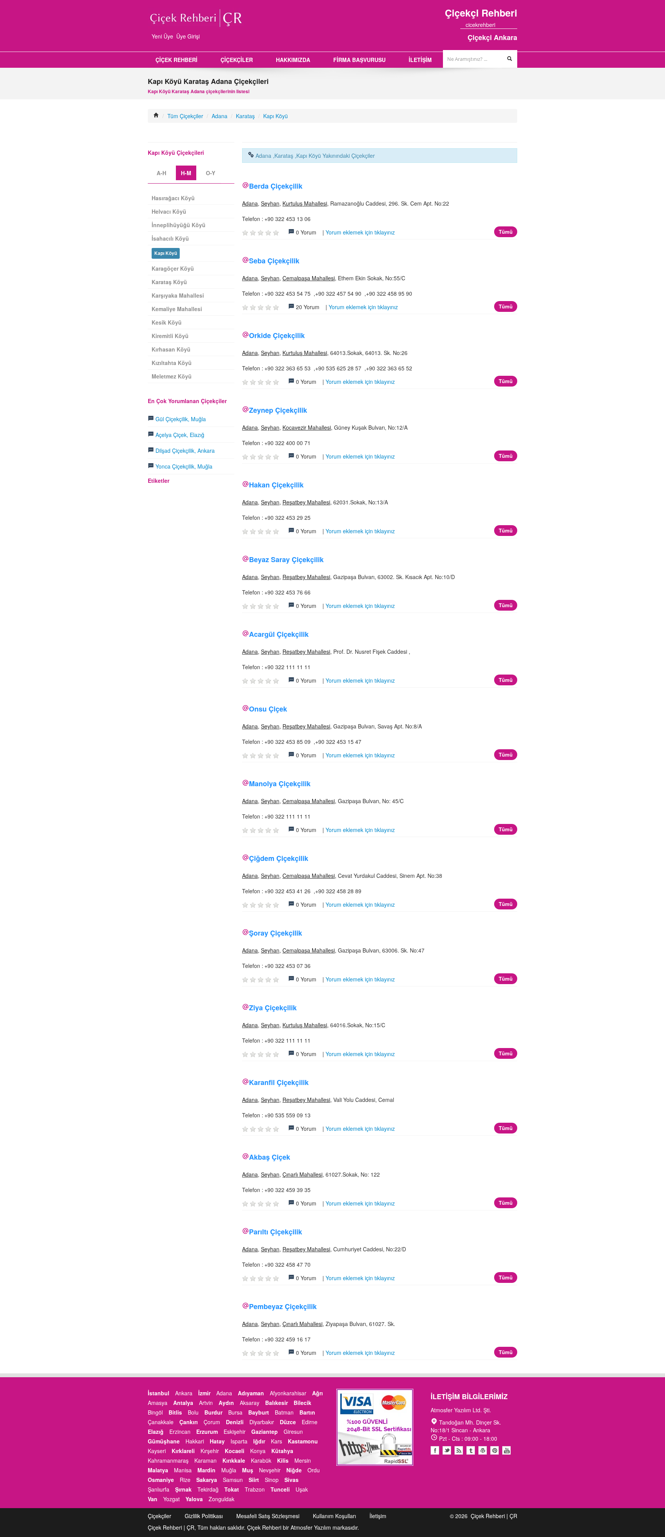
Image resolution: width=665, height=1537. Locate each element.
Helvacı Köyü (169, 211)
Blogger (459, 1450)
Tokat (231, 1489)
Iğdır (259, 1441)
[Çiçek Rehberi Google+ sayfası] (507, 24)
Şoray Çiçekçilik (275, 933)
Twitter (447, 1450)
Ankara (183, 1393)
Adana (219, 116)
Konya (258, 1451)
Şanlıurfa (158, 1489)
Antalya (183, 1402)
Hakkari (194, 1441)
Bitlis (175, 1412)
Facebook (435, 1450)
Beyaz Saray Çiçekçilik (286, 559)
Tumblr (471, 1450)
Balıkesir (276, 1402)
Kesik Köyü (167, 322)
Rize (185, 1479)
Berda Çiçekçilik (275, 186)
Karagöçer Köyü (173, 268)
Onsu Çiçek (268, 709)
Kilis (283, 1460)
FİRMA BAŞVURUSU (359, 60)
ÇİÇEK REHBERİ (176, 60)
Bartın (307, 1412)
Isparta (239, 1441)
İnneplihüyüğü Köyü (179, 225)
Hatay (217, 1441)
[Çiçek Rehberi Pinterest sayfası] (514, 24)
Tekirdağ (208, 1489)
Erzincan (179, 1431)
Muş (247, 1470)
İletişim (377, 1516)
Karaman (205, 1460)
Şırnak (183, 1489)
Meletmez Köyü (172, 376)
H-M (186, 173)
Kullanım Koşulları (334, 1516)
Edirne (309, 1422)
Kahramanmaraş (168, 1460)
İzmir (204, 1393)
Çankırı (188, 1422)
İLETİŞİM (420, 60)
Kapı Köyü (275, 116)
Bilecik (302, 1402)
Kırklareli (183, 1451)
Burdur (213, 1412)
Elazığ (156, 1431)
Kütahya (282, 1451)
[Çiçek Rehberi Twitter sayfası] (500, 24)
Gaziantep (264, 1431)
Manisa (183, 1470)
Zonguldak (221, 1499)
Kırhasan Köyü (171, 349)
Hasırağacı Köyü (173, 198)
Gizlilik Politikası (204, 1516)
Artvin (206, 1402)
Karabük (261, 1460)
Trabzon (255, 1489)
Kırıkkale (233, 1460)
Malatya (158, 1470)
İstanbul (158, 1393)
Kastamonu (303, 1441)
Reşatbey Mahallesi (306, 502)
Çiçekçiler (159, 1516)
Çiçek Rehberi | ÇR (494, 1516)
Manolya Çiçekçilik (280, 784)
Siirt (254, 1479)
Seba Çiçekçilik (274, 261)
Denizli (235, 1422)
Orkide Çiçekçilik (277, 335)
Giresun (293, 1431)
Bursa (235, 1412)
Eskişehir (235, 1431)
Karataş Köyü (169, 282)
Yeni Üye (162, 36)
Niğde (294, 1470)
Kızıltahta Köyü (172, 363)
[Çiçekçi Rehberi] (156, 116)
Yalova (194, 1499)
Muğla (228, 1470)
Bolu (193, 1412)
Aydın (226, 1402)
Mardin (206, 1470)
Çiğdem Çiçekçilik (278, 858)
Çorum (212, 1422)
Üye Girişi (188, 36)
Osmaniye (161, 1479)
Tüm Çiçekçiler (185, 116)
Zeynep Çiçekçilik (278, 410)
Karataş (245, 116)
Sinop (272, 1479)
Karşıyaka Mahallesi (178, 295)
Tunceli (280, 1489)
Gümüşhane (164, 1441)
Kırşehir (210, 1451)
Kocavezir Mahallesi (306, 427)
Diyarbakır (261, 1422)
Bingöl (155, 1412)
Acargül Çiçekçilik (279, 634)
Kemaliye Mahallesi (177, 309)
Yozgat (171, 1499)
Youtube (482, 1450)
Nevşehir (270, 1470)
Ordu (313, 1470)
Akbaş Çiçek (269, 1157)
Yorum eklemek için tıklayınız (360, 232)
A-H (161, 173)
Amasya (157, 1402)
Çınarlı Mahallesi (302, 1174)
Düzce (288, 1422)
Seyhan (270, 203)
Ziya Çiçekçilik (273, 1008)
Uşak (302, 1489)
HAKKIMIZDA (293, 60)
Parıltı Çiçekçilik (275, 1232)
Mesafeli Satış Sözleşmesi (267, 1516)
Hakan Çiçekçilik (276, 485)
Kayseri (157, 1451)
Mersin (302, 1460)
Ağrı (317, 1393)
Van (152, 1499)
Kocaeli (234, 1451)
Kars (276, 1441)
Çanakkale (161, 1422)
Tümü (506, 231)
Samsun (233, 1479)
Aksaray (249, 1402)
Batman (284, 1412)
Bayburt (258, 1412)
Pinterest (494, 1450)
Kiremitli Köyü (170, 336)
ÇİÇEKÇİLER (237, 60)
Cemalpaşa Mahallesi (308, 278)
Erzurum (207, 1431)
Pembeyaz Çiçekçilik (283, 1306)
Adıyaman (251, 1393)
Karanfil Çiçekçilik (279, 1082)
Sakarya (206, 1479)
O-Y (210, 173)
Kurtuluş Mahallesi (304, 203)
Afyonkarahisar (288, 1393)
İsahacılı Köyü (170, 238)
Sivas (291, 1479)
